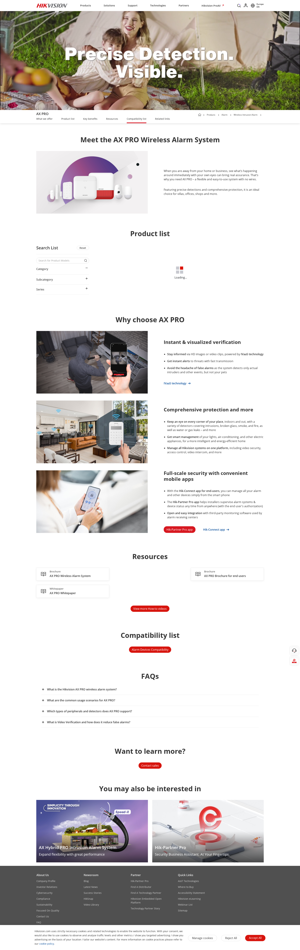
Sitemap (183, 910)
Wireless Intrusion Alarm (245, 114)
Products (85, 5)
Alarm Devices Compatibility (150, 650)
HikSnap (88, 898)
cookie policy (46, 943)
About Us (42, 875)
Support (133, 5)
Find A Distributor (141, 887)
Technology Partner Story (145, 908)
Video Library (91, 904)
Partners (184, 5)
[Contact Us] (294, 650)
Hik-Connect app (214, 529)
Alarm (224, 114)
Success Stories (93, 892)
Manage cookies (202, 938)
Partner (136, 875)
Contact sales (150, 765)
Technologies (158, 5)
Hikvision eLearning (189, 898)
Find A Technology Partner (146, 892)
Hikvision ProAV (211, 5)
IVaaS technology (175, 383)
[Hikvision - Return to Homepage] (52, 5)
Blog (86, 881)
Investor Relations (46, 887)
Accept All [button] (255, 938)
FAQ (38, 922)
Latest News (91, 887)
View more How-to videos (150, 609)
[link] (44, 119)
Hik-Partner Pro (139, 881)
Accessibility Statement (191, 892)
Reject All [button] (231, 938)
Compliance (43, 898)
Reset (83, 248)
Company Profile (45, 881)
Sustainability (44, 904)
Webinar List (185, 904)
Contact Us (42, 916)
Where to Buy (186, 887)
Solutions (109, 5)
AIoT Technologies (188, 881)
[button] (239, 6)
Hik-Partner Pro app (179, 529)
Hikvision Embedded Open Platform (146, 900)
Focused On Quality (47, 910)
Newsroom (91, 875)
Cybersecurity (44, 892)
